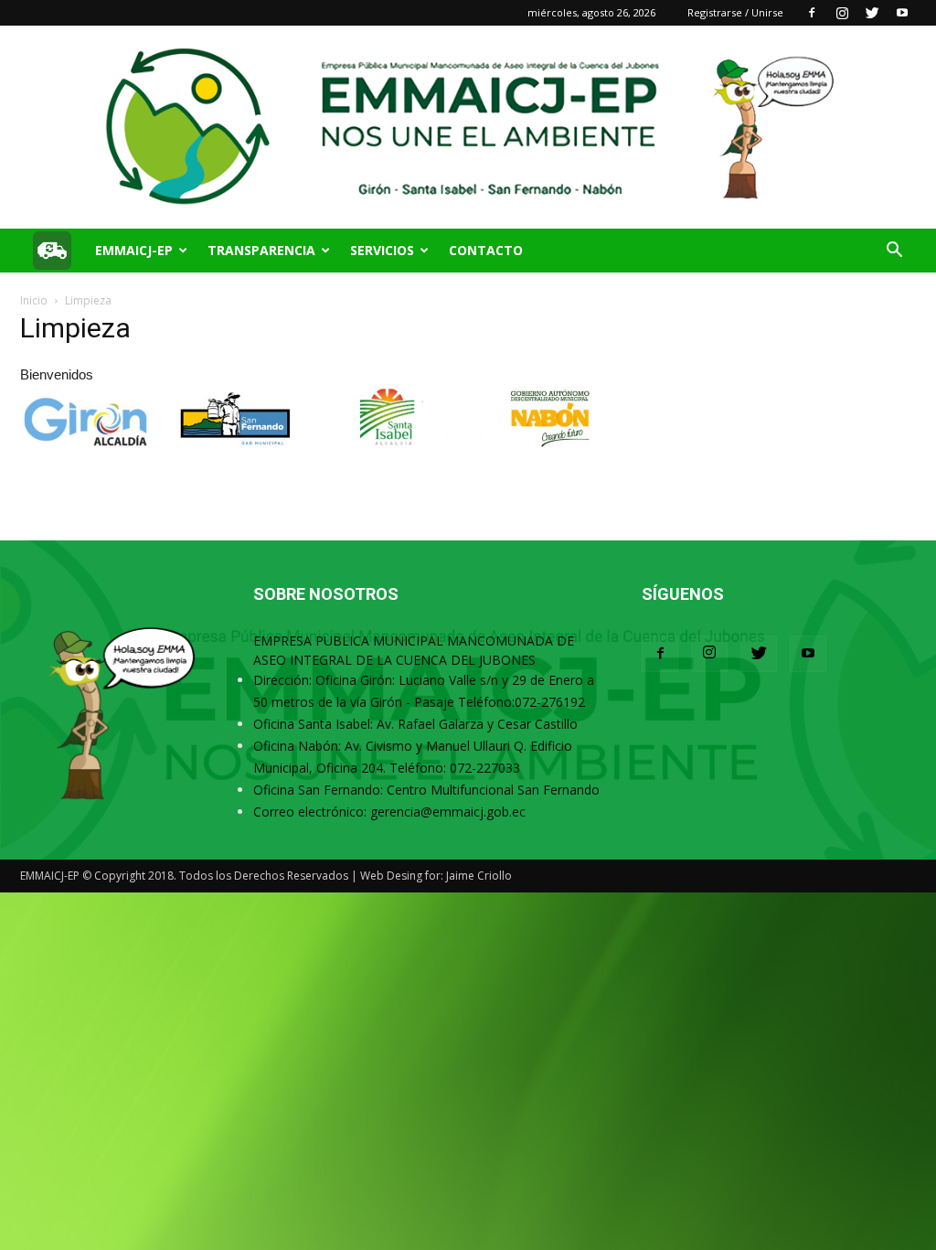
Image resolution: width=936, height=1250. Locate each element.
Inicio (34, 300)
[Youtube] (902, 13)
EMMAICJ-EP (134, 250)
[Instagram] (842, 13)
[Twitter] (872, 13)
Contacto (486, 250)
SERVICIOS (382, 250)
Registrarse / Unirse (735, 12)
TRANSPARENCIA (261, 250)
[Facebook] (811, 13)
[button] (894, 252)
